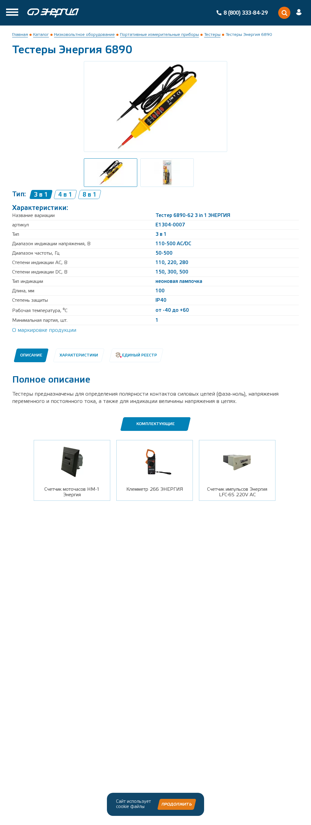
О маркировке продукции (44, 330)
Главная (20, 34)
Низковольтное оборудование (84, 34)
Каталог (41, 34)
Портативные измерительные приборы (159, 34)
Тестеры (212, 34)
